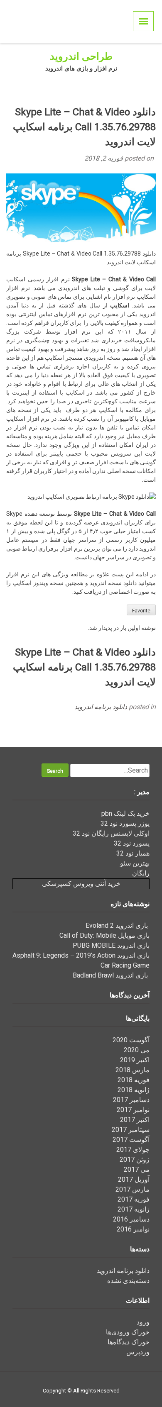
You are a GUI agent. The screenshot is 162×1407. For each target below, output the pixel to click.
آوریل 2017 (134, 1179)
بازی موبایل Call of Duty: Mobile (104, 935)
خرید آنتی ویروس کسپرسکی (81, 884)
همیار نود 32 (133, 853)
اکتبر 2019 (135, 1060)
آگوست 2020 (131, 1040)
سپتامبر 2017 (131, 1130)
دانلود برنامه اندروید (100, 707)
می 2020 (137, 1050)
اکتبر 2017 (135, 1120)
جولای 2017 (133, 1149)
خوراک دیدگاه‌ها (129, 1342)
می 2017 (137, 1169)
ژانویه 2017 (134, 1209)
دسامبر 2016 (131, 1219)
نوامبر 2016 (133, 1229)
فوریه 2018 (134, 1080)
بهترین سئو (135, 863)
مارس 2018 (132, 1070)
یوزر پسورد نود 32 (125, 823)
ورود (143, 1322)
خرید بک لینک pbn (125, 813)
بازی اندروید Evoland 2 (118, 925)
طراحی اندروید (81, 56)
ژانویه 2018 (134, 1090)
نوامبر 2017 (133, 1110)
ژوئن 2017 (135, 1159)
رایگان (141, 873)
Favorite (141, 611)
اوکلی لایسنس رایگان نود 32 (111, 833)
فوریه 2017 (134, 1199)
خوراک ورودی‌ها (128, 1332)
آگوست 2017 (131, 1140)
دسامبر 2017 (131, 1100)
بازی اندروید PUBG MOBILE (111, 945)
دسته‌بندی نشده (128, 1281)
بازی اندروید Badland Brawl (111, 975)
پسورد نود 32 (132, 843)
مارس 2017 (132, 1189)
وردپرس (138, 1352)
